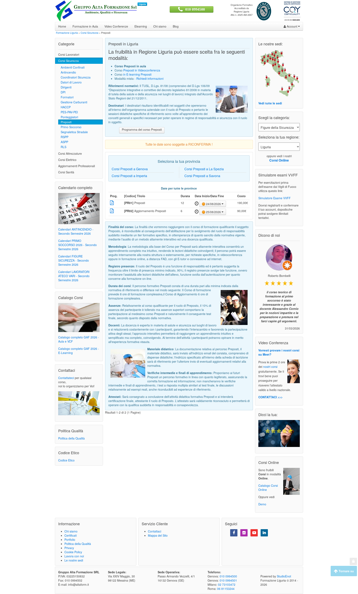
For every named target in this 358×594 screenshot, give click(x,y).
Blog (176, 26)
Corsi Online (279, 160)
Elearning (140, 26)
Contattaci (154, 531)
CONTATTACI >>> (270, 397)
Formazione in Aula (85, 26)
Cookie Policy (73, 552)
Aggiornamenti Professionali (76, 166)
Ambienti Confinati (71, 67)
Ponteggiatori (68, 117)
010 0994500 (195, 9)
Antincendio (67, 72)
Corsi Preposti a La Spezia (204, 169)
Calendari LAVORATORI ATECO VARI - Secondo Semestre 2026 (74, 276)
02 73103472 (226, 584)
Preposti (64, 122)
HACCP (64, 107)
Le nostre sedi (73, 560)
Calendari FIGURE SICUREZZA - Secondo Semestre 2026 (73, 260)
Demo (262, 504)
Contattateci (66, 378)
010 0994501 (228, 580)
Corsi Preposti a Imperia (129, 175)
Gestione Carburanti (72, 102)
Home (62, 26)
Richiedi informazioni (149, 78)
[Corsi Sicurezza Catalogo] (79, 317)
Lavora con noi (74, 556)
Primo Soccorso (69, 127)
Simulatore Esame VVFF (274, 198)
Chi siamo (159, 26)
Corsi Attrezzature (70, 153)
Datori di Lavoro (70, 82)
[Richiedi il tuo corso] (79, 403)
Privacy (69, 548)
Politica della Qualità (71, 438)
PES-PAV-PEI (68, 112)
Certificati (70, 535)
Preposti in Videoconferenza (141, 70)
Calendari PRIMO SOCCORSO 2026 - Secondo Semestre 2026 (77, 245)
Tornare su (346, 571)
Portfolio (69, 539)
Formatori (66, 97)
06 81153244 (226, 589)
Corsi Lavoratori (68, 54)
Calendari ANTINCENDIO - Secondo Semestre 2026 (75, 231)
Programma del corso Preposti (142, 129)
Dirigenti (64, 87)
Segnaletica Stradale (73, 132)
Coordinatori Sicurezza (74, 77)
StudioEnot (284, 576)
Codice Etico (66, 460)
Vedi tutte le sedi (270, 103)
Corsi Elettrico (67, 160)
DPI (61, 92)
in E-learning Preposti (137, 74)
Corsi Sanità (66, 172)
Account (292, 26)
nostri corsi (270, 367)
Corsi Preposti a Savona (202, 175)
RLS (62, 147)
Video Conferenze (116, 26)
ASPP (63, 142)
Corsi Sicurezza (68, 61)
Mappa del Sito (158, 535)
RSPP (63, 137)
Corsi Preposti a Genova (130, 169)
